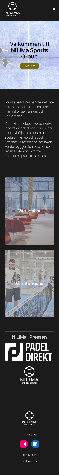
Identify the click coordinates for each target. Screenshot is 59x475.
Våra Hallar (29, 211)
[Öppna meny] (54, 9)
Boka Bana (29, 66)
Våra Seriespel (29, 283)
